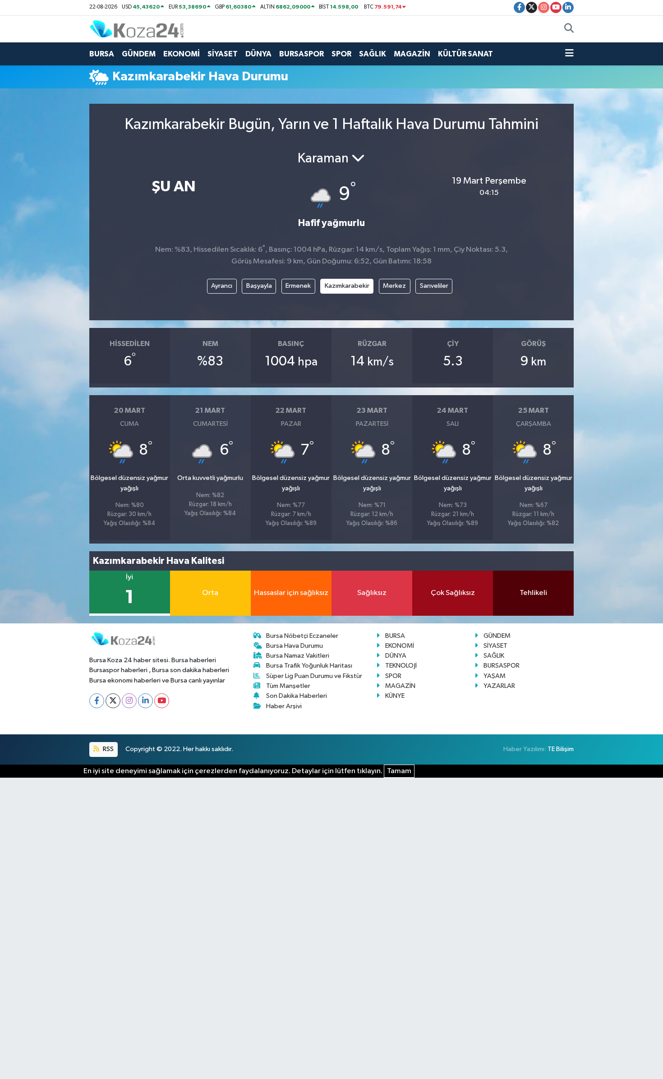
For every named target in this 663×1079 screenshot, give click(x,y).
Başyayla (259, 285)
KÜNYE (395, 695)
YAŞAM (494, 676)
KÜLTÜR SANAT (465, 54)
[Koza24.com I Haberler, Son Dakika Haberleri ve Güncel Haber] (136, 28)
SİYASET (222, 54)
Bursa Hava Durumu (294, 645)
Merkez (394, 285)
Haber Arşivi (284, 706)
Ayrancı (221, 285)
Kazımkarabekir (347, 285)
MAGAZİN (412, 54)
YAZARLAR (499, 685)
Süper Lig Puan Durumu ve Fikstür (314, 676)
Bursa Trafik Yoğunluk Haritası (309, 665)
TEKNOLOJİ (401, 665)
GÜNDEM (139, 54)
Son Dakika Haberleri (296, 695)
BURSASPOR (301, 54)
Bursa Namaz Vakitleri (297, 655)
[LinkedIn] (145, 700)
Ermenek (298, 285)
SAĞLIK (372, 54)
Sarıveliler (434, 285)
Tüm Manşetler (288, 685)
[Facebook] (96, 700)
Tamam (399, 771)
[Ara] (569, 29)
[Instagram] (129, 700)
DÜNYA (258, 54)
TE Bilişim (561, 749)
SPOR (341, 54)
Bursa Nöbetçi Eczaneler (302, 635)
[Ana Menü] (569, 54)
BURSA (101, 54)
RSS (107, 749)
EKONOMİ (181, 54)
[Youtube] (161, 700)
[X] (113, 700)
